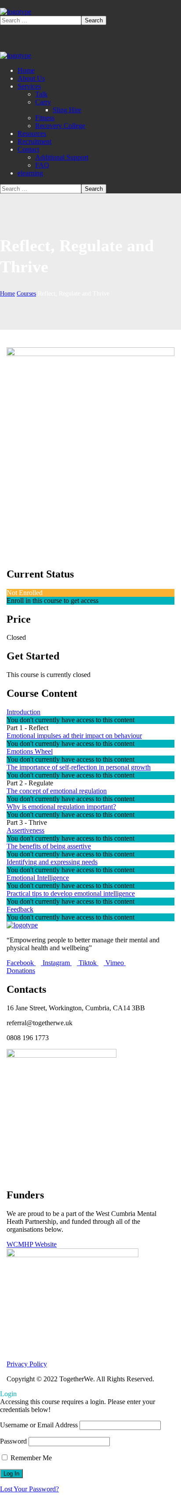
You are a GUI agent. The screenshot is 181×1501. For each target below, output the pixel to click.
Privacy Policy (27, 1364)
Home (7, 293)
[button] (90, 971)
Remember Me (30, 1458)
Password (13, 1441)
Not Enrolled (25, 592)
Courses (26, 293)
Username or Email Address (39, 1425)
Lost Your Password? (29, 1489)
